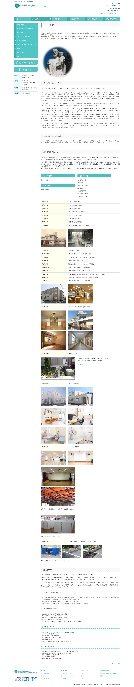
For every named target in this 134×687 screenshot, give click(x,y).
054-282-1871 (115, 6)
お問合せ (111, 13)
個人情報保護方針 (21, 40)
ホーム (19, 19)
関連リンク (20, 56)
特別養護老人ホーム (58, 19)
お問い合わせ (20, 48)
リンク (117, 13)
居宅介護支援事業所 (111, 19)
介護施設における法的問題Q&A (25, 29)
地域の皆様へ (20, 32)
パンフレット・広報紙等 (23, 36)
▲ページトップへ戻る (114, 663)
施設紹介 (37, 19)
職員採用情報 (20, 25)
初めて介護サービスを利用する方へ (26, 44)
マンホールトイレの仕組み (62, 560)
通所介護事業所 (74, 19)
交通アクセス (103, 13)
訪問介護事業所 (92, 19)
